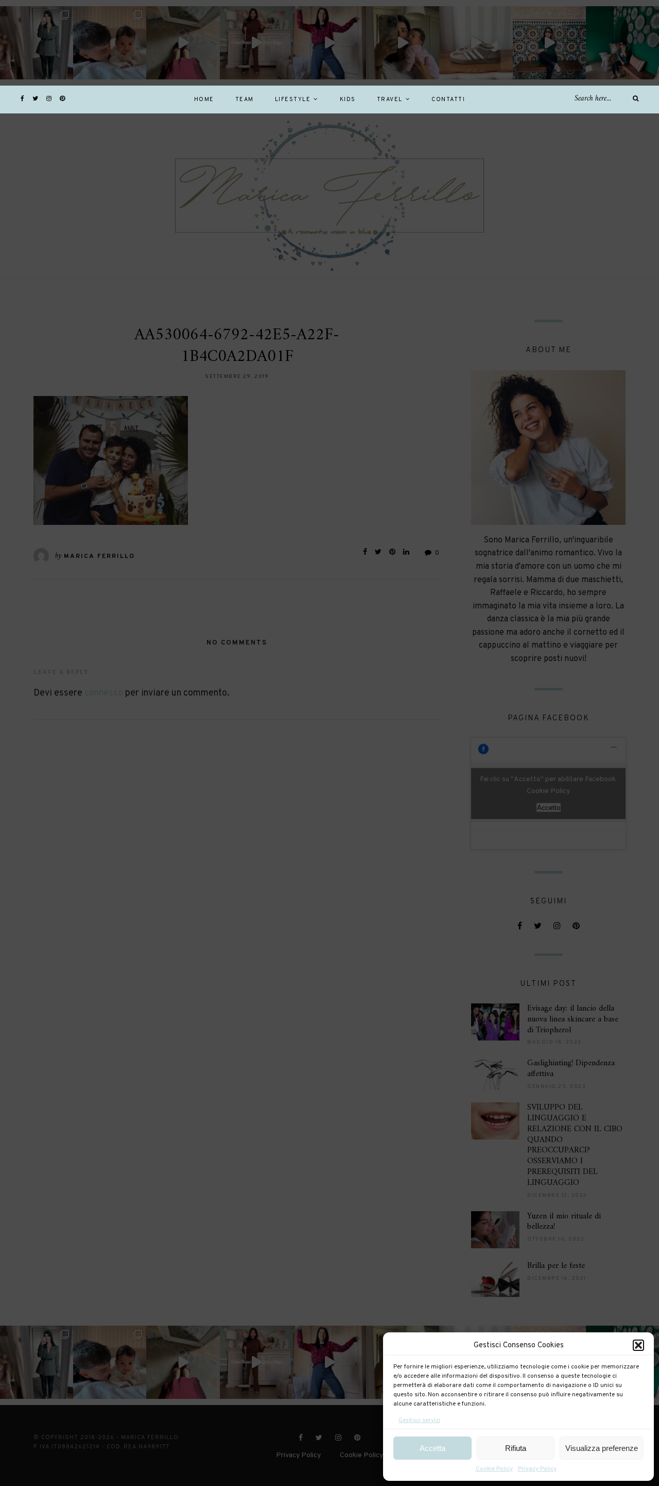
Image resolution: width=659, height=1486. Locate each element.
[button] (638, 1345)
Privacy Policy (537, 1469)
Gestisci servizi (419, 1420)
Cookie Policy (494, 1469)
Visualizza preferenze (601, 1448)
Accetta (432, 1448)
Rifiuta (515, 1448)
